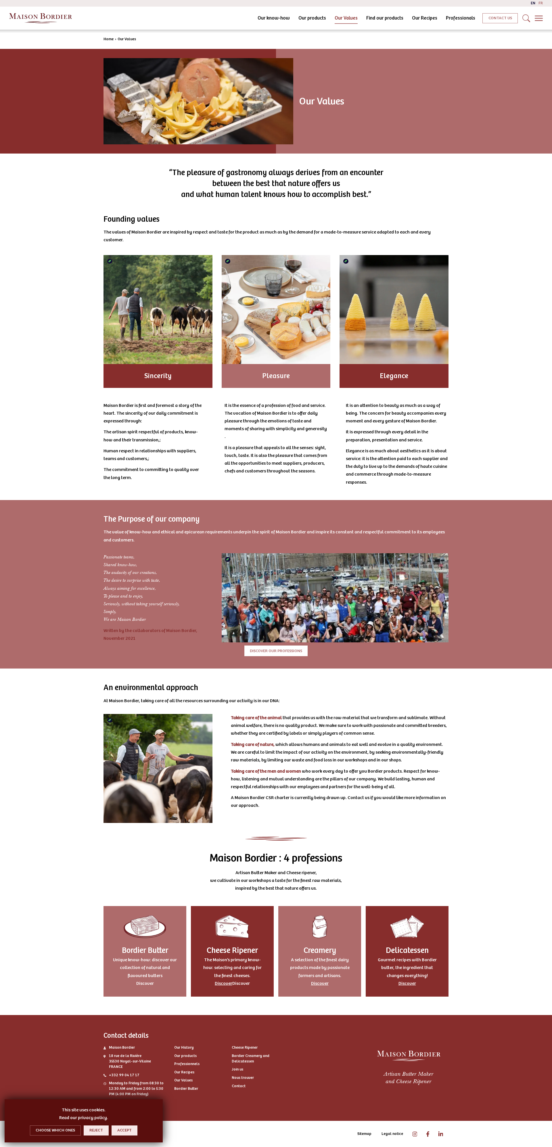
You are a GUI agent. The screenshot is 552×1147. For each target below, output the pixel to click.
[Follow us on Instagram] (415, 1134)
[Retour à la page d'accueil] (40, 18)
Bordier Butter (186, 1088)
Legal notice (392, 1133)
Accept (124, 1130)
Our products (312, 18)
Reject (96, 1130)
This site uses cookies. (84, 1110)
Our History (183, 1047)
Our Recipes (424, 18)
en (533, 3)
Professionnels (187, 1064)
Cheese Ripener (245, 1047)
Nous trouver (243, 1077)
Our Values (346, 18)
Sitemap (364, 1133)
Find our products (384, 18)
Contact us (500, 18)
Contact (239, 1086)
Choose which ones (55, 1130)
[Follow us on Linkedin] (441, 1134)
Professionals (460, 18)
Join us (237, 1069)
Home (108, 39)
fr (540, 3)
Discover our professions (276, 650)
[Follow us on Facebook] (428, 1134)
